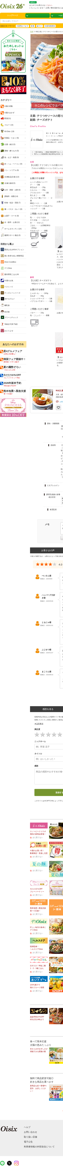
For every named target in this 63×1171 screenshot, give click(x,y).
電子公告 (28, 1141)
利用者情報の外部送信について (39, 1146)
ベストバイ (8, 287)
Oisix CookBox (10, 262)
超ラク (39, 26)
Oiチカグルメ (9, 299)
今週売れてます (22, 26)
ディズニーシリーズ (12, 293)
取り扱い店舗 (30, 1137)
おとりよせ (8, 331)
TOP (31, 31)
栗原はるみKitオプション (14, 250)
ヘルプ (27, 1127)
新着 (32, 26)
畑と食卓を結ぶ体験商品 (14, 256)
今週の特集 (8, 106)
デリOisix (8, 268)
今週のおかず (9, 113)
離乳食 (7, 305)
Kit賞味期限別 (50, 26)
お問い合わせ (30, 1132)
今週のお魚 (8, 281)
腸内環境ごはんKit (11, 274)
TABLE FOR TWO (11, 324)
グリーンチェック (11, 317)
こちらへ (49, 5)
